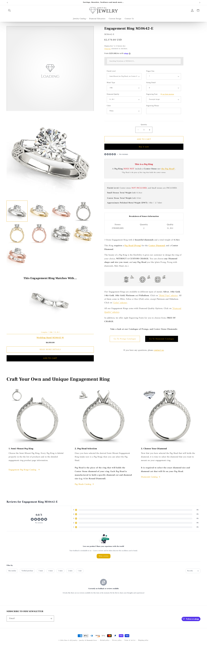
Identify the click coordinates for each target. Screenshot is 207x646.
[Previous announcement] (7, 2)
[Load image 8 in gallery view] (83, 233)
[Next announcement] (199, 2)
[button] (9, 10)
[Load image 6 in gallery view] (39, 233)
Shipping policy (143, 640)
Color (109, 106)
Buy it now (144, 147)
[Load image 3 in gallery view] (61, 211)
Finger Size (150, 71)
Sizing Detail (151, 82)
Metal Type (111, 82)
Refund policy (104, 640)
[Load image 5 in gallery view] (17, 233)
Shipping (107, 48)
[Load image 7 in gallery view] (61, 233)
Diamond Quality (113, 94)
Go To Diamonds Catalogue (161, 339)
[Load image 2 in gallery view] (39, 211)
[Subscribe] (51, 618)
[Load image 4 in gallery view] (83, 211)
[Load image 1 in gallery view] (17, 211)
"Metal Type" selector (168, 295)
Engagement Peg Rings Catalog (23, 470)
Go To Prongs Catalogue (125, 339)
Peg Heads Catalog (83, 484)
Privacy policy (117, 640)
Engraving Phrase (152, 106)
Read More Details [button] (50, 349)
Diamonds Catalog (149, 477)
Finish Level (111, 71)
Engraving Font (160, 94)
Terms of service (129, 640)
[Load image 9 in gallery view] (17, 255)
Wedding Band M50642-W (50, 337)
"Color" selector (120, 303)
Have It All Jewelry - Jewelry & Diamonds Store (80, 640)
